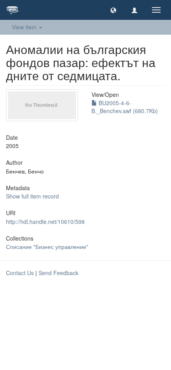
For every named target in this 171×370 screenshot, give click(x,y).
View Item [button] (25, 27)
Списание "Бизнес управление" (47, 247)
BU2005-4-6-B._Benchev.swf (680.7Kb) (124, 107)
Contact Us (20, 273)
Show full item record (32, 196)
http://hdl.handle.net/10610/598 (45, 221)
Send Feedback (58, 273)
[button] (113, 10)
